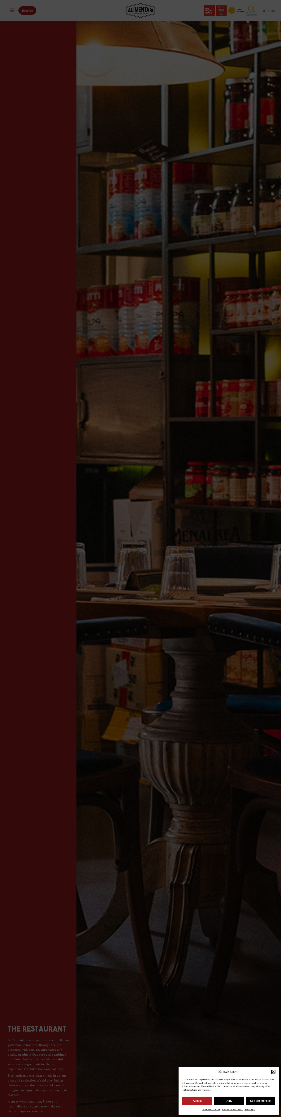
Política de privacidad (232, 1110)
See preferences (260, 1100)
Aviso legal (249, 1110)
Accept (197, 1100)
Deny (229, 1100)
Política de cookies (211, 1110)
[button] (273, 1072)
